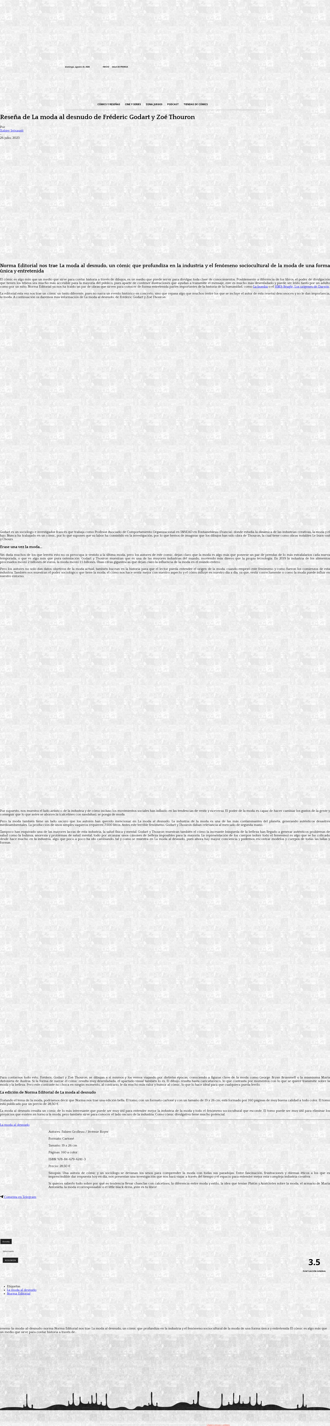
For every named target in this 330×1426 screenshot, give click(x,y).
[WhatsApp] (42, 143)
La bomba (260, 286)
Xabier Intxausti (11, 130)
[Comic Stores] (165, 1232)
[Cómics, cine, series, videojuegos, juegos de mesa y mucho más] (147, 84)
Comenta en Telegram (19, 1197)
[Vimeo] (223, 67)
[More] (67, 143)
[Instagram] (236, 67)
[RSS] (242, 67)
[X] (258, 67)
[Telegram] (252, 67)
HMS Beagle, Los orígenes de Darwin (302, 286)
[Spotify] (247, 67)
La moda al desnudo (15, 1125)
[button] (238, 104)
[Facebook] (231, 67)
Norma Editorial (18, 1293)
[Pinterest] (55, 143)
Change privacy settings (218, 1425)
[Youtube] (263, 67)
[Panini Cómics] (165, 257)
